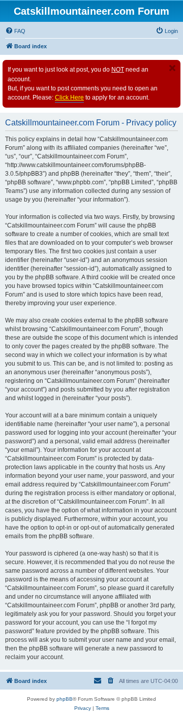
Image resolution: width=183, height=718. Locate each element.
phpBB (64, 699)
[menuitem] (15, 31)
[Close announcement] (172, 68)
